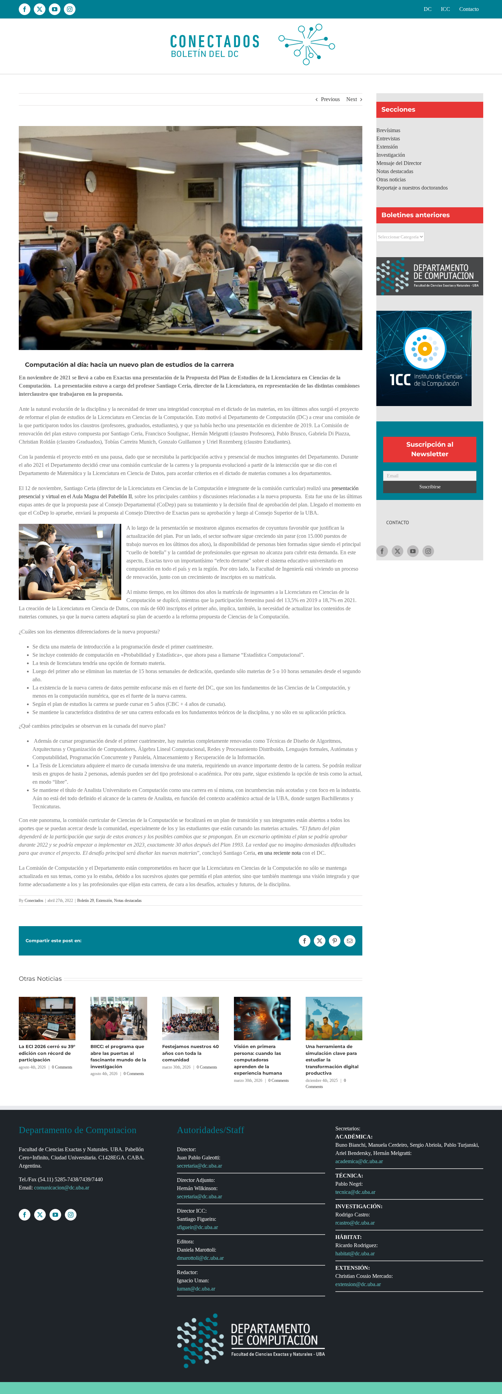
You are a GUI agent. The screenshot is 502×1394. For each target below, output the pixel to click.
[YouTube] (413, 551)
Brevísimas (388, 130)
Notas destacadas (128, 900)
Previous (330, 99)
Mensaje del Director (398, 163)
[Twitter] (397, 551)
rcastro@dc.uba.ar (355, 1223)
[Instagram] (428, 551)
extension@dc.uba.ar (358, 1284)
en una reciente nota (278, 853)
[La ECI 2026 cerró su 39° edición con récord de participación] (47, 1000)
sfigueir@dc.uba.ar (197, 1227)
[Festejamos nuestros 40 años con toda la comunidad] (190, 1000)
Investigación (390, 155)
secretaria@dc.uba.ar (199, 1166)
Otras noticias (391, 179)
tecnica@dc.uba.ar (355, 1192)
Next (351, 99)
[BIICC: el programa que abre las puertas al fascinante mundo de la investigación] (118, 1000)
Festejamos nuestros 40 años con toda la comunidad (190, 1053)
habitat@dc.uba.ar (355, 1253)
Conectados (34, 900)
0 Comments (62, 1067)
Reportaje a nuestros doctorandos (412, 188)
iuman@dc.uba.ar (196, 1289)
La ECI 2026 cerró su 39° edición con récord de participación (47, 1053)
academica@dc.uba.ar (359, 1161)
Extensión (104, 900)
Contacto (397, 522)
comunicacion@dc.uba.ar (61, 1187)
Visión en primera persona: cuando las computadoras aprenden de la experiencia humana (258, 1060)
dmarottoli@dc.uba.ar (200, 1258)
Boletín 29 (85, 900)
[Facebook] (382, 551)
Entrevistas (388, 138)
